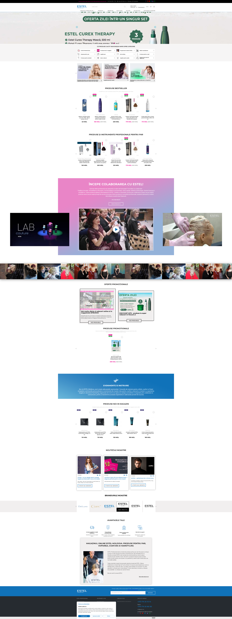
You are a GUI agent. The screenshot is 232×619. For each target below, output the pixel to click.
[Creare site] (153, 618)
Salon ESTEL (137, 10)
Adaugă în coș (84, 127)
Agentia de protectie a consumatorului (124, 601)
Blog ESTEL (120, 10)
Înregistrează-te (141, 7)
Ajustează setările (96, 616)
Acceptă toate (84, 616)
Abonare (150, 592)
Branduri (110, 10)
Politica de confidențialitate (133, 589)
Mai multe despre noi (144, 576)
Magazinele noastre (149, 10)
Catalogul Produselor (86, 10)
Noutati (128, 10)
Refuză (108, 616)
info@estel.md (140, 609)
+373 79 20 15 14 (144, 601)
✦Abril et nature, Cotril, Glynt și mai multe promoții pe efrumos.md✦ (92, 1)
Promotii (100, 10)
